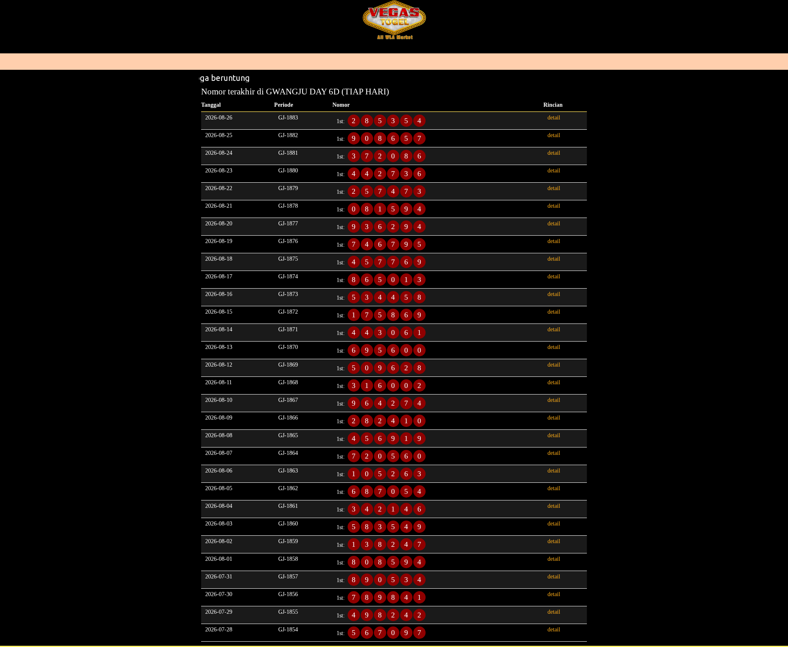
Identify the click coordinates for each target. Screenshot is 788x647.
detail (553, 118)
